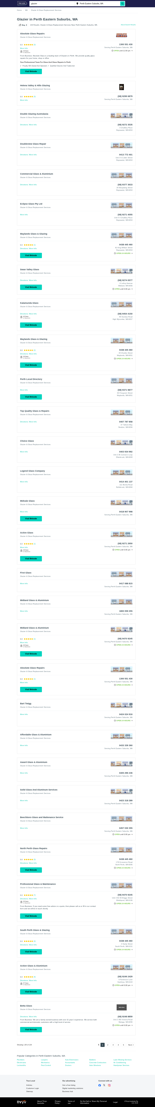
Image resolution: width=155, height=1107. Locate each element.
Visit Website (31, 71)
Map (23, 25)
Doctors (68, 1065)
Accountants (70, 1062)
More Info (24, 48)
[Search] (122, 3)
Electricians (21, 1062)
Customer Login (32, 1088)
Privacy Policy (58, 1102)
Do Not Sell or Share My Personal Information (93, 1102)
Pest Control (46, 1065)
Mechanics (45, 1062)
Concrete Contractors (97, 1062)
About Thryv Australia (42, 1102)
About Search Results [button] (128, 25)
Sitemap (29, 1091)
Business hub (67, 1091)
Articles (29, 1085)
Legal (115, 1102)
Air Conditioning (119, 1062)
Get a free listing (68, 1085)
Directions (24, 125)
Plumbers (20, 1060)
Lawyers (44, 1060)
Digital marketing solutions (72, 1088)
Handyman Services (121, 1065)
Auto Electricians (71, 1060)
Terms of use (71, 1102)
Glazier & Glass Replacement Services (35, 37)
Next (130, 1045)
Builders (92, 1060)
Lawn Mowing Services (122, 1060)
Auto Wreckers (95, 1065)
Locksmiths (21, 1065)
